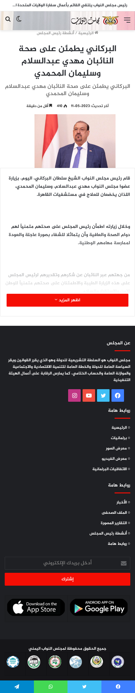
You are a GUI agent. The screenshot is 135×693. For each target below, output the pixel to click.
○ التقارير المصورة (115, 523)
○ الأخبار (123, 502)
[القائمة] (127, 23)
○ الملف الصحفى (116, 512)
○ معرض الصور (118, 448)
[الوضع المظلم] (19, 23)
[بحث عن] (8, 23)
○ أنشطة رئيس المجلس (109, 533)
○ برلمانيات (120, 438)
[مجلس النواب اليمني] (94, 21)
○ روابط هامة (119, 543)
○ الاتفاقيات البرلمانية (111, 469)
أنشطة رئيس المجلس (55, 33)
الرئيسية (86, 33)
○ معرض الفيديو (116, 458)
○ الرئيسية (120, 427)
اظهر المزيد (68, 300)
